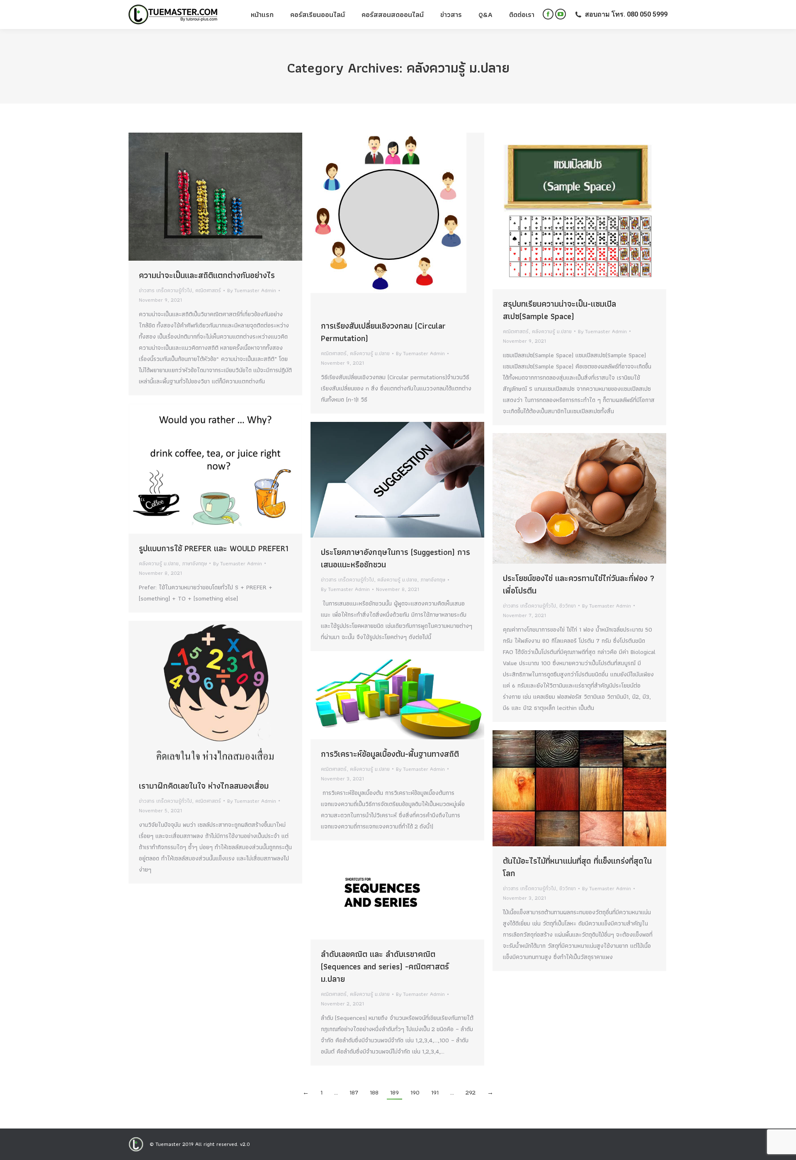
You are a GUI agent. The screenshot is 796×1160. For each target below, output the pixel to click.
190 (415, 1092)
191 (435, 1092)
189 (394, 1092)
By (251, 290)
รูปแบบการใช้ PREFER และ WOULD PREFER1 (214, 548)
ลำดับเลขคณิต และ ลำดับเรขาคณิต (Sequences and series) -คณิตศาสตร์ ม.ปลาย (385, 966)
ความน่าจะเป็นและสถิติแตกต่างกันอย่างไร (207, 275)
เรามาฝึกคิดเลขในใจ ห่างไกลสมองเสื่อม (204, 785)
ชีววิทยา (567, 605)
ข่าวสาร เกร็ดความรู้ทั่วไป (165, 290)
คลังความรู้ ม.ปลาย (370, 353)
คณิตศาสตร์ (208, 290)
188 (374, 1092)
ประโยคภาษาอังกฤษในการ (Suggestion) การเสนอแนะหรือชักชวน (395, 558)
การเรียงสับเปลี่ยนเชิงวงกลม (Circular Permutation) (383, 332)
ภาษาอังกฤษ (194, 563)
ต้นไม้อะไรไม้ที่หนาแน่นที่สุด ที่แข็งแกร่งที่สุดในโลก (577, 867)
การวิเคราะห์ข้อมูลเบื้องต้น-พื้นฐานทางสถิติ (390, 753)
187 (353, 1092)
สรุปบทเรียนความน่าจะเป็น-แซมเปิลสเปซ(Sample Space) (559, 310)
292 (471, 1092)
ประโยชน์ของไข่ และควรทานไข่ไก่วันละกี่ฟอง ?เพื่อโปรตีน (578, 584)
